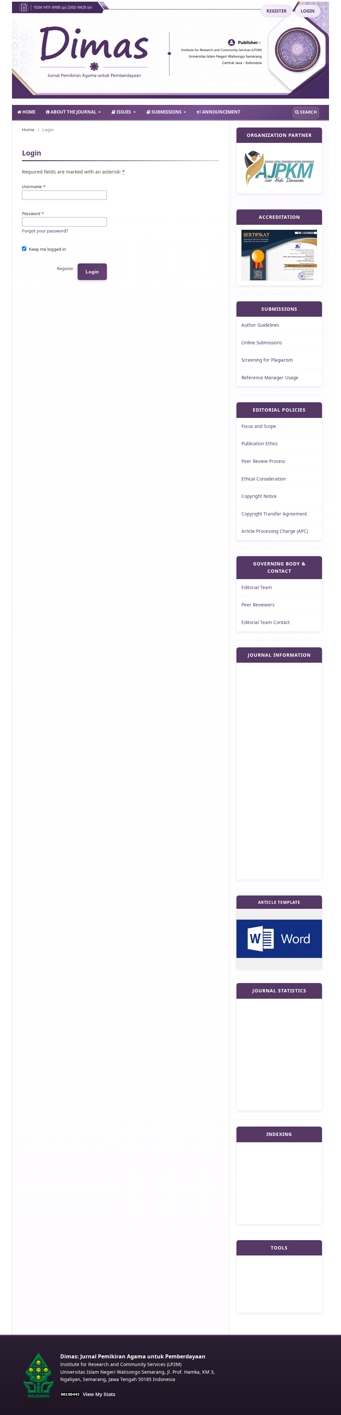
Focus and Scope (258, 426)
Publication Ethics (259, 444)
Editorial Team (256, 587)
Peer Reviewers (257, 605)
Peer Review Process (263, 461)
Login (92, 271)
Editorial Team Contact (265, 622)
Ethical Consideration (263, 479)
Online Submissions (261, 343)
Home (28, 130)
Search (308, 112)
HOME (28, 112)
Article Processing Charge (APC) (274, 531)
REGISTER (276, 11)
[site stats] (70, 1394)
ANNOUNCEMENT (220, 112)
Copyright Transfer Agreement (274, 514)
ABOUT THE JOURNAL (73, 112)
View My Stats (99, 1394)
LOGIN (308, 11)
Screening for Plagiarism (267, 360)
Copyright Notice (259, 496)
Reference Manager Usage (269, 378)
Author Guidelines (260, 325)
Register (65, 268)
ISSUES (124, 112)
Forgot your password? (45, 231)
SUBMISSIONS (166, 112)
